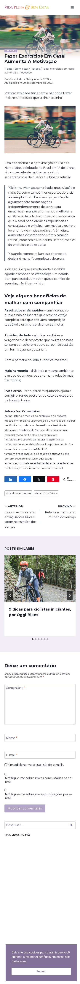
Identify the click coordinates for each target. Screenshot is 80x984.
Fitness (11, 50)
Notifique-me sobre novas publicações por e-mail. (38, 796)
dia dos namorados (18, 493)
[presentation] (40, 578)
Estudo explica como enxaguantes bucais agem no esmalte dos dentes (20, 516)
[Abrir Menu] (72, 7)
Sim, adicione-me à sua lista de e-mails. (35, 765)
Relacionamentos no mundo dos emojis (60, 512)
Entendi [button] (41, 971)
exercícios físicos (46, 493)
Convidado (16, 79)
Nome (11, 738)
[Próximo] (70, 595)
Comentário (15, 688)
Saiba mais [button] (19, 961)
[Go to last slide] (10, 595)
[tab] (32, 639)
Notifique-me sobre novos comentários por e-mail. (39, 780)
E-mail (11, 755)
